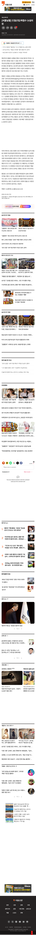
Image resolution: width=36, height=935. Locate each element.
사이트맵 (24, 927)
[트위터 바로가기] (12, 921)
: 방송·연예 (7, 725)
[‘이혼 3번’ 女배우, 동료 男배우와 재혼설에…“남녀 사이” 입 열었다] (31, 782)
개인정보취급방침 (17, 927)
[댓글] (15, 27)
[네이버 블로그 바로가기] (27, 921)
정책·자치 (7, 909)
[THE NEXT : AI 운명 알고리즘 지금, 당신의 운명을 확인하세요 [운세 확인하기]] (18, 206)
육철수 (3, 33)
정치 (7, 905)
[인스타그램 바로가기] (20, 921)
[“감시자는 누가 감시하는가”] (31, 651)
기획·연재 (4, 665)
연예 (21, 913)
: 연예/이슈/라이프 (8, 766)
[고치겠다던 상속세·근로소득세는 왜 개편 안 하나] (31, 642)
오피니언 (4, 636)
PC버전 (29, 927)
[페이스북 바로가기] (8, 921)
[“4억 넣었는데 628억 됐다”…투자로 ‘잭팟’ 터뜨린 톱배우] (31, 772)
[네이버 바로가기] (23, 921)
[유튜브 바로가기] (16, 921)
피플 (7, 913)
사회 (14, 905)
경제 (21, 905)
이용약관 (11, 927)
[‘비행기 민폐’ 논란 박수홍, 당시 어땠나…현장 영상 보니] (31, 791)
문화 (14, 909)
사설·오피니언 (5, 17)
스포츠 (14, 913)
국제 (28, 905)
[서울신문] (7, 3)
